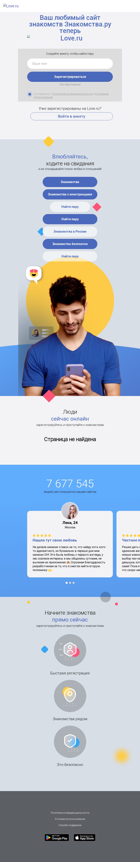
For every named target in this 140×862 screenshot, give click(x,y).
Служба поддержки (70, 825)
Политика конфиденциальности (70, 812)
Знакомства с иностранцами (70, 194)
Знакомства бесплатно (70, 244)
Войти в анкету (71, 116)
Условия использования (70, 819)
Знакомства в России (70, 231)
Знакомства (70, 182)
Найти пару (70, 207)
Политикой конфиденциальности (72, 94)
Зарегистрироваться (70, 77)
